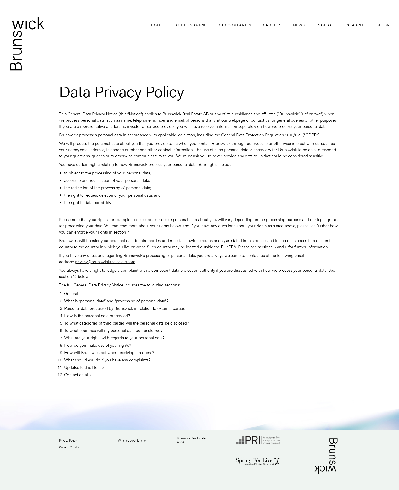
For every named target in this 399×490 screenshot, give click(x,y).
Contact (326, 24)
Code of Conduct (70, 447)
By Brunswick (190, 24)
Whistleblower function (132, 440)
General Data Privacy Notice (93, 114)
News (299, 24)
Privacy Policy (68, 440)
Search (355, 24)
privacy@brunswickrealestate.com (105, 261)
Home (157, 24)
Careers (272, 24)
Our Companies (234, 24)
